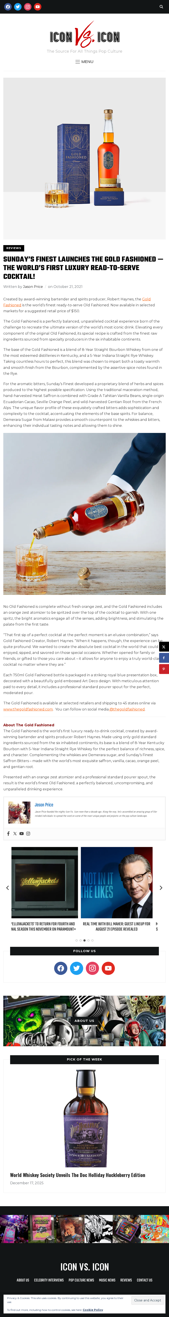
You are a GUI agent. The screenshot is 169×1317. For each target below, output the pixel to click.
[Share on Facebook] (164, 658)
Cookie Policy (93, 1310)
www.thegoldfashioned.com (28, 709)
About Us (23, 1280)
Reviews (13, 248)
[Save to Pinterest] (164, 669)
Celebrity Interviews (49, 1280)
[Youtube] (21, 833)
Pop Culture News (81, 1280)
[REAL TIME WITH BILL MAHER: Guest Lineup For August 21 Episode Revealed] (47, 850)
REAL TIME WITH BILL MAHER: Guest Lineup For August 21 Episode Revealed (47, 927)
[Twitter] (15, 833)
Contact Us (144, 1280)
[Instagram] (28, 833)
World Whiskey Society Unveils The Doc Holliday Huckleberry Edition (77, 1174)
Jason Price (33, 287)
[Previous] (8, 887)
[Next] (161, 887)
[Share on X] (164, 647)
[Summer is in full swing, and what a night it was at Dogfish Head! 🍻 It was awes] (42, 1229)
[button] (84, 62)
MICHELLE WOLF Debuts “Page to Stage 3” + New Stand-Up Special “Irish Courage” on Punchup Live (121, 929)
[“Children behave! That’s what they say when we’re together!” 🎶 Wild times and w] (70, 1229)
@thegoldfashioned (127, 709)
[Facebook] (8, 833)
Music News (107, 1280)
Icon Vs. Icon (84, 1266)
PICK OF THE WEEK (84, 1059)
